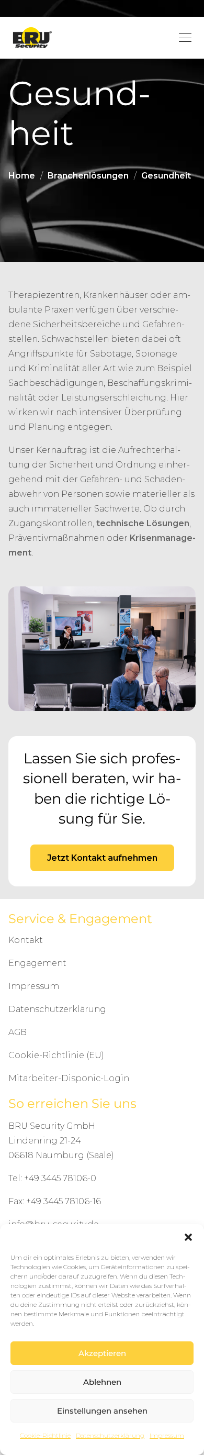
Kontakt (25, 940)
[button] (188, 1237)
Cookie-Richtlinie (45, 1435)
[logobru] (32, 38)
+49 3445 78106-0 (60, 1178)
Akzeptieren (102, 1353)
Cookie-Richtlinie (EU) (56, 1055)
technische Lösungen (142, 523)
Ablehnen (102, 1382)
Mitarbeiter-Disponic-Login (68, 1078)
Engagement (37, 963)
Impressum (167, 1435)
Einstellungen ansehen (102, 1411)
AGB (17, 1032)
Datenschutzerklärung (110, 1435)
